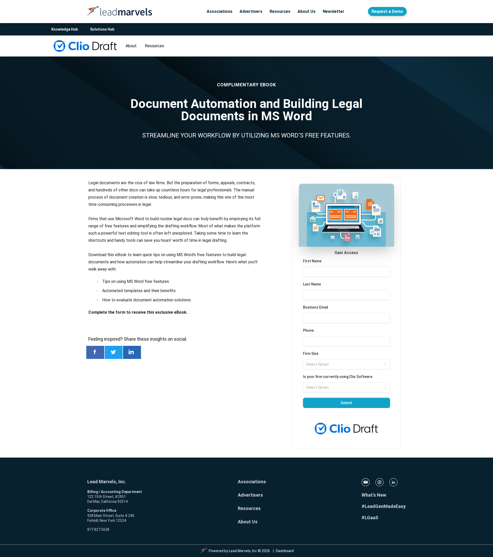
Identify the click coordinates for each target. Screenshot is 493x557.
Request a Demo (387, 11)
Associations (219, 11)
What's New (374, 495)
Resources (280, 11)
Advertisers (251, 11)
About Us (307, 11)
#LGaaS (370, 517)
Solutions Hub (102, 29)
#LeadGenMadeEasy (384, 506)
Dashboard (285, 551)
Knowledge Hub (64, 29)
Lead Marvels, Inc (243, 551)
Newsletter (333, 11)
